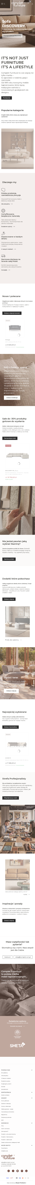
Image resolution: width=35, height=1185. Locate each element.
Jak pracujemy (4, 1075)
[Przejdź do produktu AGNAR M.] (16, 744)
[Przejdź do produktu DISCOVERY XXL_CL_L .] (17, 456)
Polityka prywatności (6, 1117)
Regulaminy (4, 1114)
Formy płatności (5, 1100)
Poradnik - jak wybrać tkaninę (8, 1134)
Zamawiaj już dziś (10, 438)
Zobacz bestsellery (10, 727)
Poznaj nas (6, 98)
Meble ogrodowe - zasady (7, 1109)
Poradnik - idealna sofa (6, 1139)
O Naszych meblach (6, 1078)
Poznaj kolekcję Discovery (12, 35)
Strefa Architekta (5, 1095)
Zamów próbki (9, 559)
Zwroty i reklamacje (6, 1106)
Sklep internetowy (16, 1182)
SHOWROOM (4, 1089)
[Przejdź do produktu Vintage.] (14, 328)
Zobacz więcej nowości (12, 313)
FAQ (2, 1125)
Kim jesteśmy (4, 1072)
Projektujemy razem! (6, 1083)
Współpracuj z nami (10, 798)
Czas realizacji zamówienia (7, 1111)
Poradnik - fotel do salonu (7, 1136)
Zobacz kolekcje (12, 397)
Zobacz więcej (9, 599)
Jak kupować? (4, 1131)
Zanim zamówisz (5, 1128)
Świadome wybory (5, 1081)
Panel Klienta (4, 1148)
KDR (2, 1120)
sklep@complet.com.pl (23, 957)
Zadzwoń (7, 957)
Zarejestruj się (4, 1150)
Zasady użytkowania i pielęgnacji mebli (10, 1142)
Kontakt (3, 1086)
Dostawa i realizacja (6, 1103)
